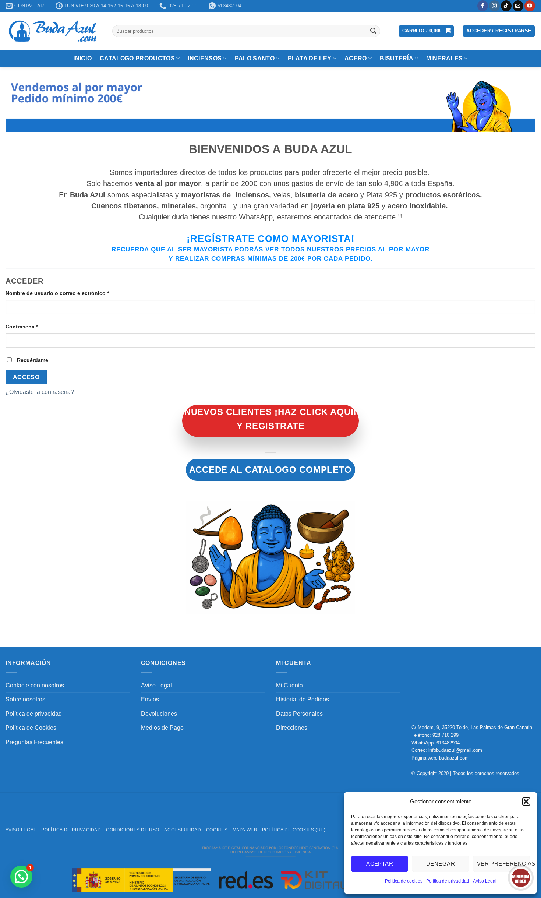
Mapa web (245, 829)
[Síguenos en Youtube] (529, 5)
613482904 (448, 743)
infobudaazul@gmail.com (455, 750)
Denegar (440, 863)
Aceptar (379, 863)
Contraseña (36, 326)
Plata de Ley (310, 58)
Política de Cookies (31, 728)
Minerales (444, 58)
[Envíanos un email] (518, 5)
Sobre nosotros (25, 699)
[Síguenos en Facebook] (482, 5)
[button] (526, 801)
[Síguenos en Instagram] (494, 5)
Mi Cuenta (289, 685)
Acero (355, 58)
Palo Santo (255, 58)
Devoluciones (159, 714)
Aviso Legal (484, 881)
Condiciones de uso (132, 829)
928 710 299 (445, 735)
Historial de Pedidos (302, 699)
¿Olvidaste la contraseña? (40, 392)
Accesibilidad (182, 829)
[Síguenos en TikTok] (506, 5)
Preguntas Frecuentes (34, 742)
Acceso (26, 377)
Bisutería (396, 58)
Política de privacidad (447, 881)
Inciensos (205, 58)
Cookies (216, 829)
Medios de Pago (162, 728)
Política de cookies (403, 881)
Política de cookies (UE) (294, 829)
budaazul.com (454, 758)
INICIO (82, 58)
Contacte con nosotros (35, 685)
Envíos (150, 699)
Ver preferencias (503, 863)
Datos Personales (299, 714)
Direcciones (291, 728)
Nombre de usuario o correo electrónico (71, 293)
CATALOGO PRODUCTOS (137, 58)
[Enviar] (373, 31)
